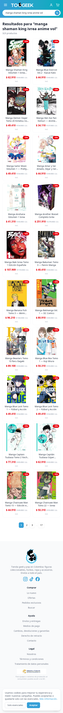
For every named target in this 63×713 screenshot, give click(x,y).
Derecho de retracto (31, 635)
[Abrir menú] (5, 5)
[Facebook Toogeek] (37, 579)
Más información (48, 698)
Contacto (31, 640)
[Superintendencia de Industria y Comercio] (31, 671)
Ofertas (31, 597)
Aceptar (33, 705)
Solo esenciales (15, 705)
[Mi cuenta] (51, 5)
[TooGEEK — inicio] (22, 5)
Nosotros (31, 654)
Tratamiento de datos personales (31, 663)
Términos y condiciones (32, 659)
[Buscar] (57, 12)
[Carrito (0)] (58, 5)
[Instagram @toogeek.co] (25, 579)
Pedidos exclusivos (31, 602)
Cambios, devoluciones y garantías (31, 630)
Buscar (31, 607)
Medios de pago (31, 625)
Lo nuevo (31, 592)
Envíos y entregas (31, 621)
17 (41, 525)
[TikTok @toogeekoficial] (31, 579)
